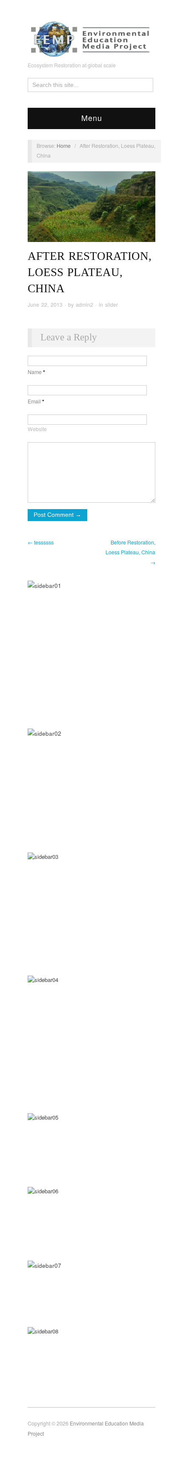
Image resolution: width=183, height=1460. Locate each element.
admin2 (84, 304)
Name (36, 372)
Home (64, 146)
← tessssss (41, 542)
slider (111, 304)
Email (36, 401)
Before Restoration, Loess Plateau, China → (130, 552)
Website (37, 429)
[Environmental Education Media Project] (91, 36)
